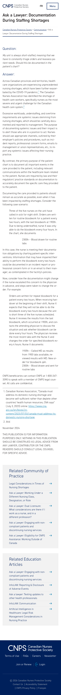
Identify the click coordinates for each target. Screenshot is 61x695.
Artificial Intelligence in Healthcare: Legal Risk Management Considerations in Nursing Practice (25, 614)
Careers (36, 656)
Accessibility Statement (36, 684)
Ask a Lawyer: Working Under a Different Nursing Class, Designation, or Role (26, 496)
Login (42, 664)
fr (41, 6)
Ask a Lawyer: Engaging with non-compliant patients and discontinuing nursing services (27, 526)
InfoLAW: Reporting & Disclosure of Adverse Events (26, 586)
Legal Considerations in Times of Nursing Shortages (26, 485)
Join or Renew (23, 664)
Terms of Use (12, 656)
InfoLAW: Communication (22, 603)
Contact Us (18, 684)
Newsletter (50, 656)
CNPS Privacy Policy (25, 688)
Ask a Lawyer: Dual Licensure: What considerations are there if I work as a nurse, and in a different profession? (27, 511)
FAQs (25, 656)
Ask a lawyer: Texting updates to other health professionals (26, 596)
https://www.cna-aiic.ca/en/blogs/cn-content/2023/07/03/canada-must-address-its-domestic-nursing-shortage (31, 411)
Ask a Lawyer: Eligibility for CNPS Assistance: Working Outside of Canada (27, 539)
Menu (52, 6)
